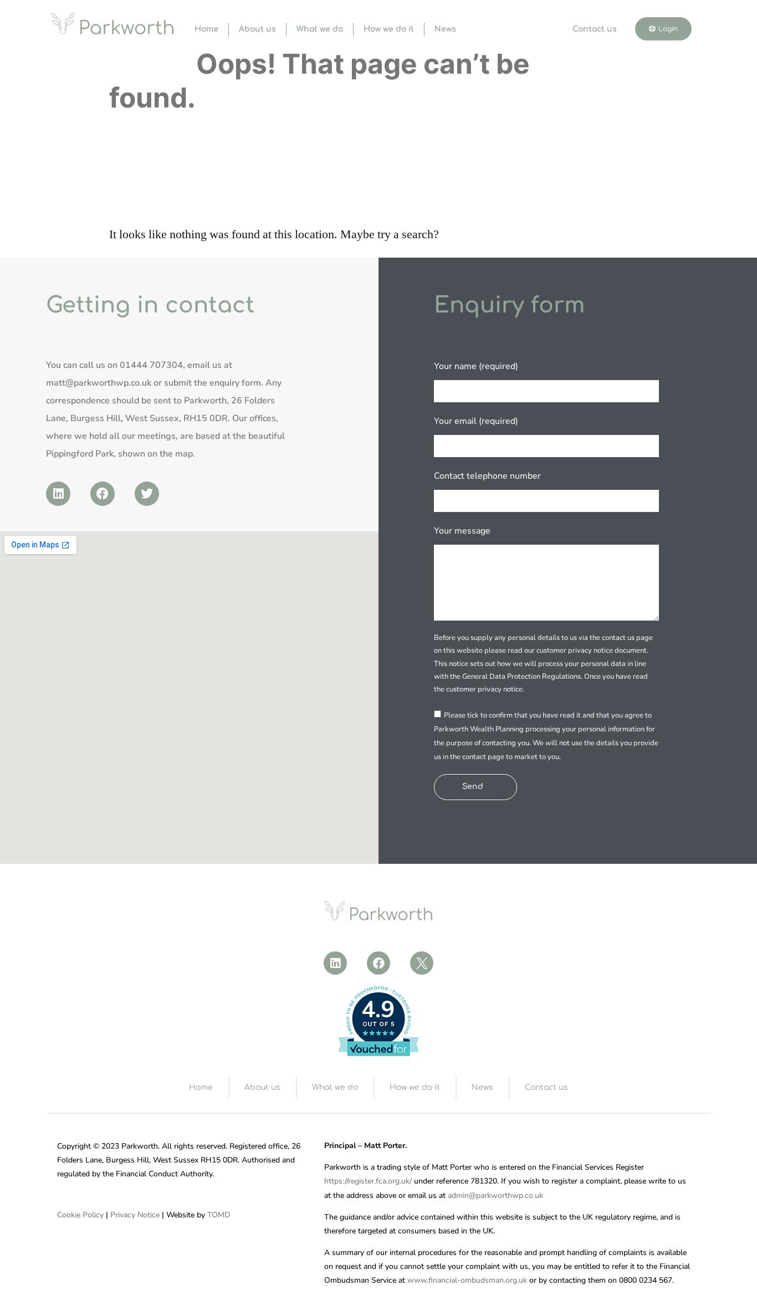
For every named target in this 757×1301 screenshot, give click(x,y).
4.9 (378, 1010)
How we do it (389, 29)
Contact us (594, 29)
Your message (462, 531)
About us (257, 29)
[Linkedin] (58, 494)
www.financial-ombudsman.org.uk (467, 1280)
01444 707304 (151, 365)
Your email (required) (476, 421)
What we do (319, 29)
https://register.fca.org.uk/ (368, 1181)
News (445, 29)
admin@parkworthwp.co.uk (495, 1195)
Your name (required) (476, 366)
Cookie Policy (80, 1215)
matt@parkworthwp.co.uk (98, 383)
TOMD (218, 1215)
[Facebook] (102, 494)
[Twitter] (147, 494)
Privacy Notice (135, 1215)
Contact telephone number (487, 476)
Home (206, 29)
